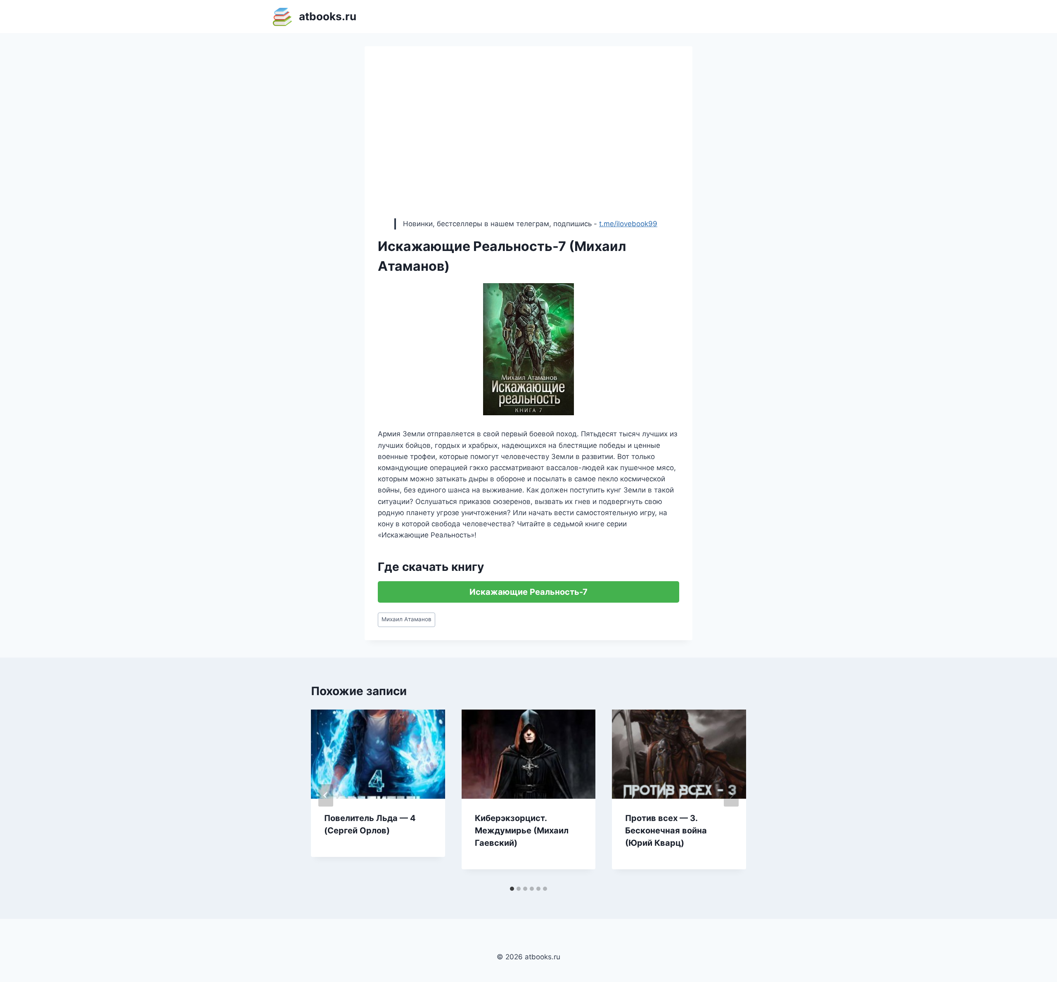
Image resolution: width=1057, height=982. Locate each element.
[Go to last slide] (325, 795)
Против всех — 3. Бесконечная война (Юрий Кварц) (666, 830)
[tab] (512, 889)
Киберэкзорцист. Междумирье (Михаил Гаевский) (522, 830)
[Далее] (731, 795)
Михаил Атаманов (406, 619)
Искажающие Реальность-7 (528, 592)
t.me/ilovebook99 (628, 224)
